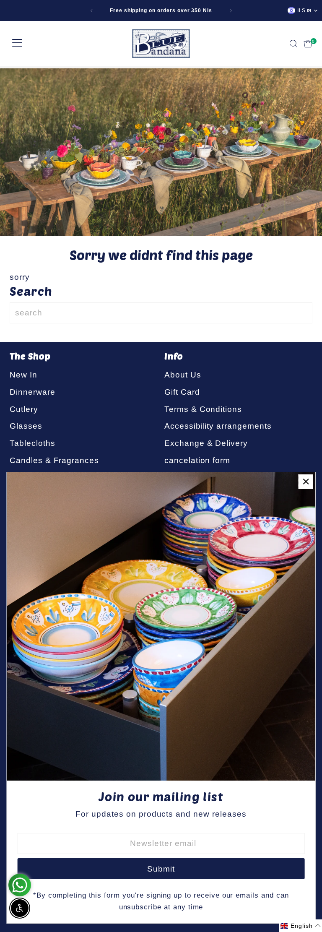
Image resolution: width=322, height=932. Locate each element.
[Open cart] (308, 43)
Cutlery (24, 409)
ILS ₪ (304, 10)
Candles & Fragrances (54, 460)
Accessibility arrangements (218, 426)
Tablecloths (32, 443)
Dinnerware (32, 392)
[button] (300, 925)
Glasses (26, 426)
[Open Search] (293, 43)
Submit (161, 868)
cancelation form (197, 460)
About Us (182, 374)
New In (23, 374)
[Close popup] (306, 481)
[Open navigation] (17, 43)
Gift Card (182, 392)
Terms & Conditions (203, 409)
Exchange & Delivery (206, 443)
